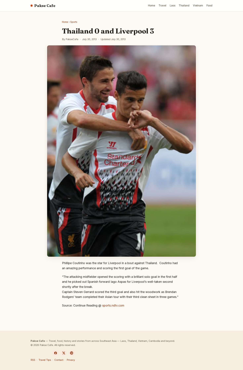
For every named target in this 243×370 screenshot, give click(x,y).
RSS (33, 359)
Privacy (71, 359)
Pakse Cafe (44, 5)
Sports (73, 22)
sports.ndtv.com (113, 305)
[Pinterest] (72, 353)
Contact (58, 359)
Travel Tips (45, 359)
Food (209, 5)
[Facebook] (55, 353)
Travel (162, 5)
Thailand (184, 5)
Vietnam (198, 5)
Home (151, 5)
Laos (172, 5)
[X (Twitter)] (64, 353)
